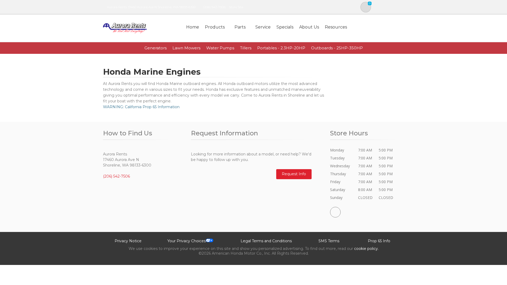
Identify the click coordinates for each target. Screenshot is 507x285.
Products (215, 27)
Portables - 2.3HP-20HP (281, 47)
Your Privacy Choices (186, 241)
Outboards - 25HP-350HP (337, 47)
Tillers (245, 47)
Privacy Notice (128, 241)
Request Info (294, 174)
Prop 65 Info (379, 241)
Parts (240, 27)
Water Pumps (220, 47)
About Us (309, 27)
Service (263, 27)
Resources (336, 27)
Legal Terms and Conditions (266, 241)
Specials (284, 27)
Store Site (236, 7)
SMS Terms (328, 241)
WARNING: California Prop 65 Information (141, 106)
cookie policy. (366, 248)
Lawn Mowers (186, 47)
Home (192, 27)
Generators (155, 47)
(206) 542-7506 (214, 7)
